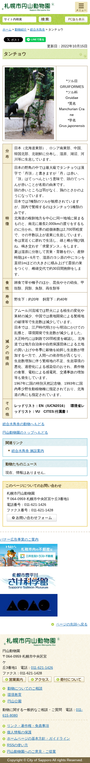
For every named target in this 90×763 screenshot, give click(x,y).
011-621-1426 (42, 668)
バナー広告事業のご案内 (19, 539)
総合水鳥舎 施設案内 (28, 451)
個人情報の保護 (19, 732)
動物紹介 (21, 29)
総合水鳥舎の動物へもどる (23, 424)
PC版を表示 (76, 19)
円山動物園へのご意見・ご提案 (31, 751)
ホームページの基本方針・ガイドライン (38, 738)
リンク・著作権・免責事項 (28, 726)
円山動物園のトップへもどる (25, 432)
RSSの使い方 (17, 745)
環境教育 (15, 695)
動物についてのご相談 (25, 688)
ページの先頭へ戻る (72, 624)
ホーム (7, 29)
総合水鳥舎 (37, 29)
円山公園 (15, 701)
